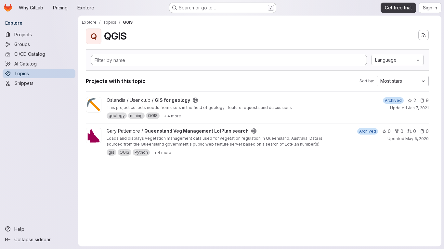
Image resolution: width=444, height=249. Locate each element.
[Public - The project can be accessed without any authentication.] (195, 100)
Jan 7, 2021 (418, 107)
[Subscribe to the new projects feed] (423, 35)
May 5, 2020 (417, 138)
